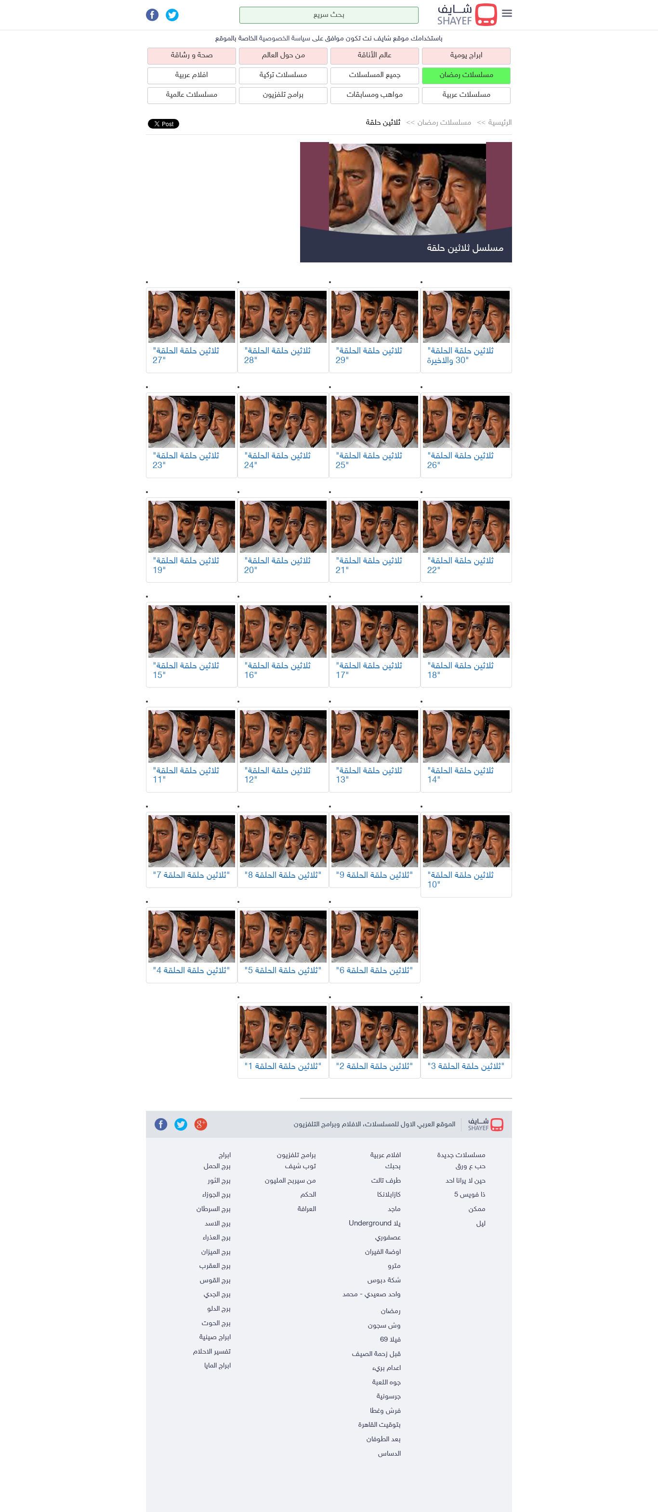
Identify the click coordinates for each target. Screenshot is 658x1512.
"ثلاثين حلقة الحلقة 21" (369, 566)
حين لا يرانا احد (466, 1181)
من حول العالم (283, 55)
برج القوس (215, 1281)
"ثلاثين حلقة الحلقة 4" (191, 971)
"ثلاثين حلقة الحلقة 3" (466, 1067)
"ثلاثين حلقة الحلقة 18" (460, 671)
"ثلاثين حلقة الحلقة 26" (460, 461)
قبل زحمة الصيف (376, 1354)
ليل (481, 1224)
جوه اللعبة (386, 1383)
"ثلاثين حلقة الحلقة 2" (374, 1067)
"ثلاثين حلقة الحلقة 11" (186, 776)
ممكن (477, 1209)
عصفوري (388, 1238)
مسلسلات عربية (466, 95)
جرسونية (389, 1397)
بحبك (393, 1166)
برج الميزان (216, 1252)
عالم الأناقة (375, 55)
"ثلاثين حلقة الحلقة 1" (283, 1067)
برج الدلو (219, 1309)
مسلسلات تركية (283, 75)
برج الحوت (216, 1323)
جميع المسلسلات (375, 75)
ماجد (394, 1209)
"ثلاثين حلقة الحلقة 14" (460, 776)
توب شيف (300, 1166)
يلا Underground (375, 1224)
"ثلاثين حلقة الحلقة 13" (369, 776)
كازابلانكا (389, 1195)
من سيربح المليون (290, 1181)
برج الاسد (218, 1224)
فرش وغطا (385, 1411)
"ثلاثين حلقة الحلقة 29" (369, 356)
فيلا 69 (390, 1340)
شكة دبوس (384, 1281)
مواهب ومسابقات (375, 95)
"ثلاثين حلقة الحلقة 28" (277, 356)
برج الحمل (217, 1166)
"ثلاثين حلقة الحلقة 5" (283, 971)
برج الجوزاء (216, 1195)
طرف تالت (386, 1181)
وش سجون (384, 1326)
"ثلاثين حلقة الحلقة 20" (277, 566)
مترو (394, 1266)
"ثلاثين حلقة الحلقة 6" (374, 971)
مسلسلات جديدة (461, 1155)
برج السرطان (214, 1209)
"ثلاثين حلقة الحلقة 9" (374, 876)
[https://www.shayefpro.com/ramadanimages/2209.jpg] (466, 316)
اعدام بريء (386, 1368)
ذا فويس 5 (470, 1195)
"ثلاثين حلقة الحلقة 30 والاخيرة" (460, 356)
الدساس (389, 1454)
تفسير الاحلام (212, 1352)
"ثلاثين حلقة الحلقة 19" (186, 566)
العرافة (307, 1209)
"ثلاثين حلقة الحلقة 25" (369, 461)
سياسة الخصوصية (284, 39)
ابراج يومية (466, 55)
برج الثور (219, 1181)
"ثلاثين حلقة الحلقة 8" (283, 876)
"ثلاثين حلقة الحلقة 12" (277, 776)
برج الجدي (217, 1294)
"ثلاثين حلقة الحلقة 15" (186, 671)
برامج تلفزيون (283, 95)
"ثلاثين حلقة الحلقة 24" (277, 461)
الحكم (308, 1195)
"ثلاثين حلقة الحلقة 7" (191, 876)
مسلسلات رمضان (466, 75)
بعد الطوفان (384, 1439)
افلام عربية (191, 75)
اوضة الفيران (383, 1252)
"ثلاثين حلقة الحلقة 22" (460, 566)
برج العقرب (215, 1266)
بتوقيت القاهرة (379, 1425)
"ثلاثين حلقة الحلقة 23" (186, 461)
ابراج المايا (217, 1366)
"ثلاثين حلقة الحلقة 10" (460, 881)
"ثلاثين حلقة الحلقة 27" (186, 356)
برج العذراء (217, 1238)
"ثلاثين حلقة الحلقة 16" (277, 671)
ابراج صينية (215, 1337)
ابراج (225, 1155)
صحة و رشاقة (192, 55)
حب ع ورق (471, 1166)
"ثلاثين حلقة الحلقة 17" (369, 671)
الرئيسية (500, 123)
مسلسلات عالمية (191, 95)
